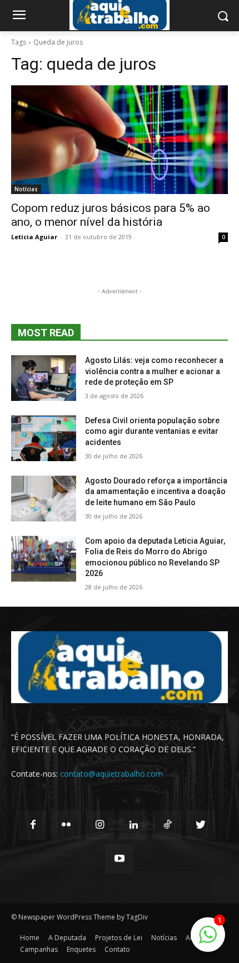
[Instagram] (100, 825)
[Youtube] (119, 859)
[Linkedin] (133, 825)
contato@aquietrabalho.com (111, 773)
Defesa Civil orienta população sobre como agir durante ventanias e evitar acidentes (152, 431)
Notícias (26, 189)
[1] (208, 940)
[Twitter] (201, 825)
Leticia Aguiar (34, 237)
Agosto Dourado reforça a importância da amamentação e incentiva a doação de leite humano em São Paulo (156, 491)
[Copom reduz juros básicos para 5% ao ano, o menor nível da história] (119, 139)
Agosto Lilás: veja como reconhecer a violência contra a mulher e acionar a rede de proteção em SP (154, 371)
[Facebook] (33, 825)
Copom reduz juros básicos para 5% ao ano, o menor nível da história (110, 215)
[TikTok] (167, 825)
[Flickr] (66, 825)
